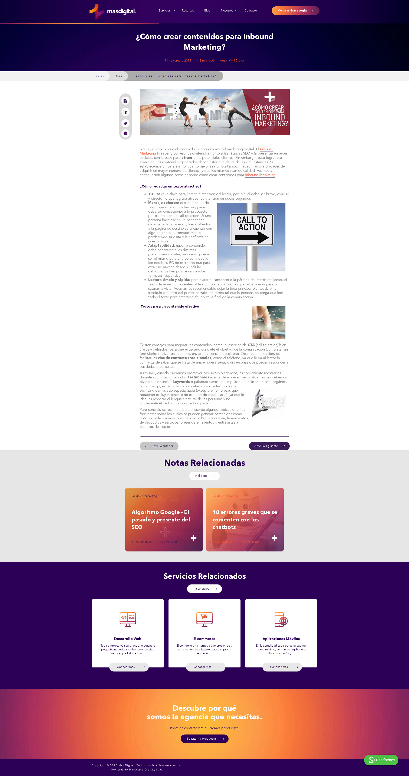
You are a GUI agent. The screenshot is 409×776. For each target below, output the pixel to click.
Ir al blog (201, 476)
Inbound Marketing (260, 174)
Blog (207, 11)
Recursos (188, 11)
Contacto (251, 11)
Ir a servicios (201, 589)
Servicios (164, 11)
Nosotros (227, 11)
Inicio (99, 75)
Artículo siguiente (266, 446)
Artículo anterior (162, 446)
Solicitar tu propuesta (201, 739)
